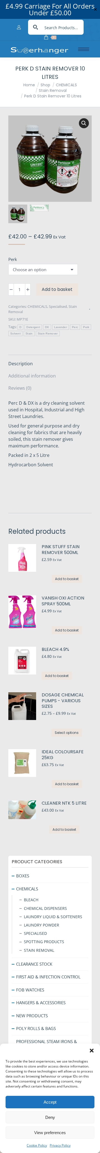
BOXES (22, 875)
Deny (50, 1117)
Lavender (60, 327)
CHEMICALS (37, 306)
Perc (75, 327)
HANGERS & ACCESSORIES (41, 1002)
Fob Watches (30, 990)
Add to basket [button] (67, 578)
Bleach (31, 899)
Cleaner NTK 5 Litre (64, 803)
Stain (29, 333)
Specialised (58, 306)
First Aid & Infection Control (48, 977)
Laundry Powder (41, 925)
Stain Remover (48, 333)
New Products (32, 1015)
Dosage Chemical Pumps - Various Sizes (63, 700)
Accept (50, 1102)
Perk (12, 259)
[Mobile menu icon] (84, 49)
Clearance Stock (34, 964)
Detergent (33, 327)
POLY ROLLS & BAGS (36, 1028)
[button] (91, 1050)
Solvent (15, 333)
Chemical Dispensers (45, 908)
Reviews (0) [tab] (19, 388)
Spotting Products (44, 941)
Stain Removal (39, 950)
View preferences (50, 1132)
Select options (67, 732)
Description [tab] (20, 364)
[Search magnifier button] (35, 27)
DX (47, 327)
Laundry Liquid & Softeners (53, 916)
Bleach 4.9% (55, 650)
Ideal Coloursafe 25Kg (63, 755)
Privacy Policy (60, 1145)
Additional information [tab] (32, 376)
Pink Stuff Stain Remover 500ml (60, 550)
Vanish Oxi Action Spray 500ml (63, 601)
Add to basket (57, 289)
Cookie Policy (37, 1145)
